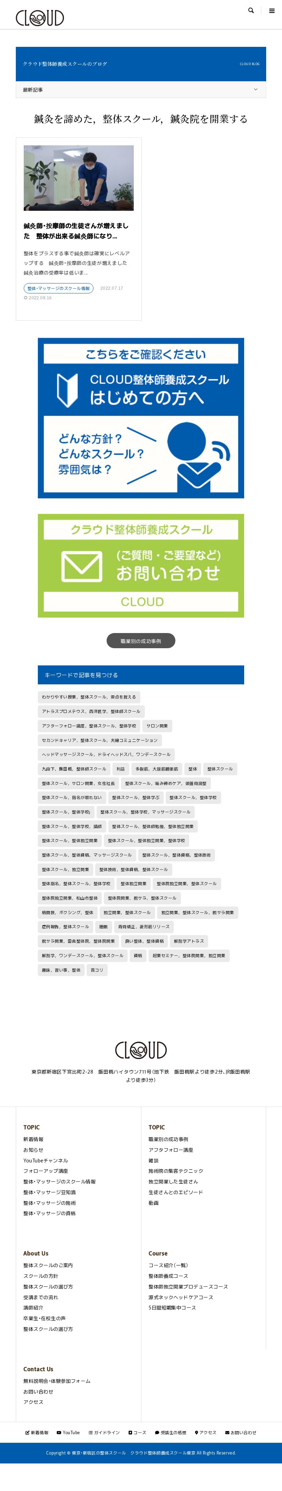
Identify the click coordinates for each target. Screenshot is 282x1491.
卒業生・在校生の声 (44, 1318)
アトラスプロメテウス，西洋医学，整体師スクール (91, 711)
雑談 (154, 1160)
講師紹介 (33, 1307)
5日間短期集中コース (172, 1307)
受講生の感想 (172, 1432)
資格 (138, 955)
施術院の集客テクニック (176, 1170)
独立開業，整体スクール (127, 912)
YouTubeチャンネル (45, 1160)
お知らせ (33, 1149)
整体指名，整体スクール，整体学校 (76, 883)
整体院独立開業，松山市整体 (70, 898)
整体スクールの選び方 (48, 1286)
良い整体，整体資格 (144, 941)
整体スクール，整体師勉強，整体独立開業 (153, 826)
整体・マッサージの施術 (49, 1202)
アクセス (33, 1401)
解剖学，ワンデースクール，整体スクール (82, 955)
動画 (154, 1202)
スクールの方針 (40, 1275)
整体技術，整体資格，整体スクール (133, 869)
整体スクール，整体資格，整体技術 (176, 855)
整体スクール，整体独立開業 (70, 840)
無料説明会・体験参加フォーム (57, 1380)
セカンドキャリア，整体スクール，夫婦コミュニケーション (100, 740)
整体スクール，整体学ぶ (135, 797)
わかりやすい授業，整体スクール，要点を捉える (89, 697)
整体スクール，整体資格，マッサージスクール (87, 855)
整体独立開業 (134, 883)
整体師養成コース (168, 1275)
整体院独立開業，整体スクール (187, 883)
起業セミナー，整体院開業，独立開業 (189, 955)
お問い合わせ (38, 1391)
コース (139, 1432)
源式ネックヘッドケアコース (181, 1297)
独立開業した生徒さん (173, 1181)
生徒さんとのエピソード (176, 1192)
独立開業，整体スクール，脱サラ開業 (197, 912)
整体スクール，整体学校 (193, 797)
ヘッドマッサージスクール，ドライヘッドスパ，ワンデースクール (106, 754)
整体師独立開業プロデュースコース (188, 1286)
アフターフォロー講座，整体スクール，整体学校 (89, 726)
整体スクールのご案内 (48, 1265)
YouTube (71, 1432)
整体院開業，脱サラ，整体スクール (142, 898)
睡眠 (103, 926)
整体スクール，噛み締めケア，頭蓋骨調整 (166, 783)
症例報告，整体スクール (65, 926)
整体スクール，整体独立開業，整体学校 (146, 840)
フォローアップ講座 (45, 1170)
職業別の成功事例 (141, 641)
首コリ (97, 970)
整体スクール (220, 769)
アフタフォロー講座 (171, 1149)
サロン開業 (157, 726)
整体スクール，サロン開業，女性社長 (78, 783)
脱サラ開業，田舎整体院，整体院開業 (78, 941)
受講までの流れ (40, 1297)
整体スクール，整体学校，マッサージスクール (145, 812)
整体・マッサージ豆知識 (49, 1192)
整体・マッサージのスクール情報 (59, 288)
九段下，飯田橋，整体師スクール (74, 769)
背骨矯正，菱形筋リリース (144, 926)
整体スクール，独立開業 (65, 869)
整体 (192, 769)
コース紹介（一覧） (168, 1265)
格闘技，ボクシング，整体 (68, 912)
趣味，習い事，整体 (61, 970)
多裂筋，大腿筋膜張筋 (156, 769)
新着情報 (33, 1139)
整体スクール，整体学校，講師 (72, 826)
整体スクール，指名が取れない (72, 797)
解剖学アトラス (189, 941)
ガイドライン (106, 1432)
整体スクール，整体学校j (66, 812)
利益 (121, 769)
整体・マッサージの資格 (49, 1213)
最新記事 (33, 89)
